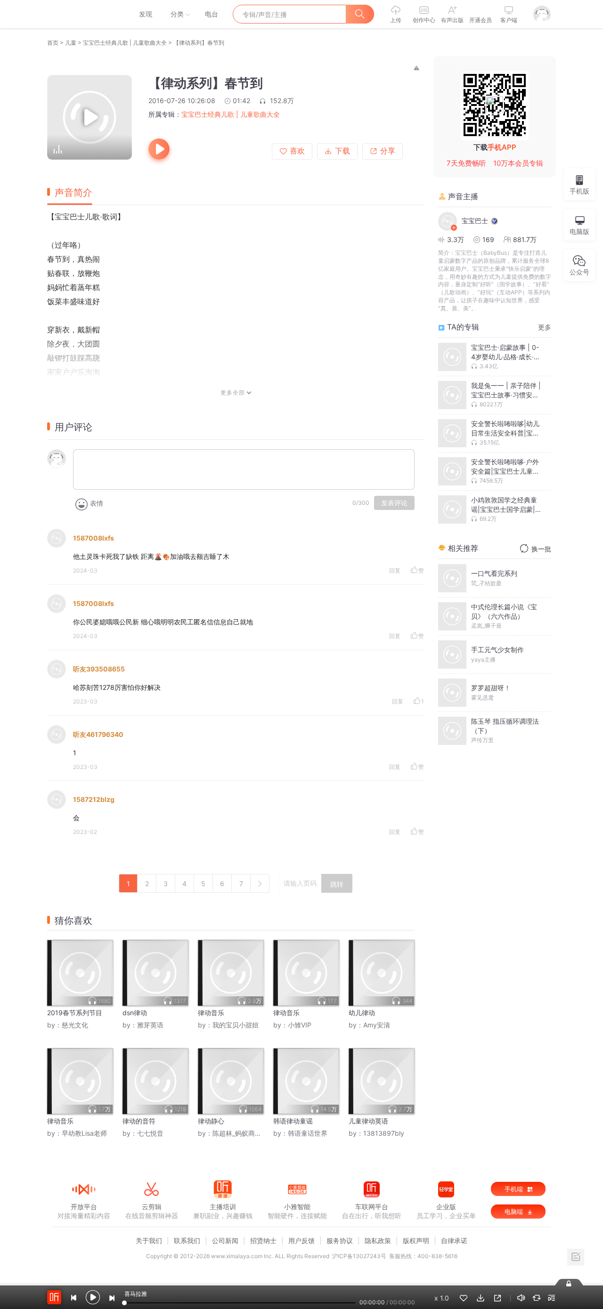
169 (488, 239)
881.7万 (525, 239)
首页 (52, 42)
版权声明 (416, 1240)
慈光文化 (75, 1025)
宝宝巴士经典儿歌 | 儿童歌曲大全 (125, 42)
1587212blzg (93, 799)
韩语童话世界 (307, 1133)
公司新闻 (225, 1240)
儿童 (70, 42)
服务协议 (339, 1240)
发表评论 (394, 503)
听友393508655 (99, 669)
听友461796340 (98, 734)
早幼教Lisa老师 (84, 1133)
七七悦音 (150, 1133)
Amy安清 (376, 1025)
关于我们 (149, 1240)
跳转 (336, 884)
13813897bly (383, 1133)
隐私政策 (378, 1240)
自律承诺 (454, 1240)
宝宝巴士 (475, 221)
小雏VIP (299, 1025)
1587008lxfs (93, 538)
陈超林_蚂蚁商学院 (240, 1133)
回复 (394, 570)
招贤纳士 (263, 1240)
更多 (544, 327)
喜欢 (297, 151)
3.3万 (455, 239)
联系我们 (187, 1240)
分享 (387, 151)
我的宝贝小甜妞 (235, 1025)
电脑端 (515, 1211)
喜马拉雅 (83, 14)
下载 (342, 151)
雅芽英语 (150, 1025)
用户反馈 (301, 1240)
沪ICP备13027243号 (359, 1256)
